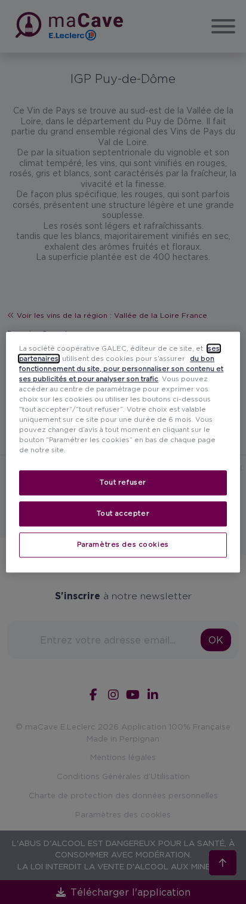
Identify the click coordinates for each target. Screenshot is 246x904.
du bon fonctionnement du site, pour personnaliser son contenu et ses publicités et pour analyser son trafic (121, 368)
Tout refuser (123, 482)
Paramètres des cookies (123, 544)
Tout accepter (123, 513)
